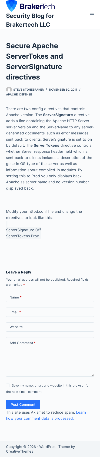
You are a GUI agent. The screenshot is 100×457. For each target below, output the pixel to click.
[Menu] (92, 15)
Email (15, 312)
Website (16, 327)
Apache (12, 94)
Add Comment (23, 343)
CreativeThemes (19, 451)
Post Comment (23, 404)
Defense (25, 94)
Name (16, 297)
